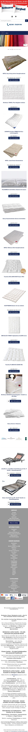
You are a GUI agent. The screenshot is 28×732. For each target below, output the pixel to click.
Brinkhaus (14, 547)
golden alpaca (14, 567)
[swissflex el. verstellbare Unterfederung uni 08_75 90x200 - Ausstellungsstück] (14, 458)
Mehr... (14, 574)
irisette (14, 571)
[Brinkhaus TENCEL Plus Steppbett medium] (14, 92)
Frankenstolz (14, 564)
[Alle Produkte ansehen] (11, 438)
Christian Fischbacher (14, 550)
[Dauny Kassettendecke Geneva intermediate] (14, 208)
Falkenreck (19, 668)
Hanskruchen (12, 668)
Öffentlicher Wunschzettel (14, 520)
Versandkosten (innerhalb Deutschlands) (19, 731)
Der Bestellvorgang (14, 536)
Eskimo (14, 556)
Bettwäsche (14, 588)
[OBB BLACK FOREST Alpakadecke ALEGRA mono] (14, 325)
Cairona (14, 549)
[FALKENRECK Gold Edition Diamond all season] (14, 179)
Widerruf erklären (14, 523)
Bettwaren (14, 584)
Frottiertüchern (16, 718)
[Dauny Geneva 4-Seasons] (14, 413)
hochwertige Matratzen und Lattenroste (14, 705)
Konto (14, 515)
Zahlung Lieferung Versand (14, 533)
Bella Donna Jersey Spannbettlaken (17, 695)
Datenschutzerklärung (14, 532)
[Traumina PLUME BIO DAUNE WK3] (14, 354)
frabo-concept (21, 729)
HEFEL (14, 570)
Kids (14, 590)
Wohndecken (6, 711)
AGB (14, 530)
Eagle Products (14, 555)
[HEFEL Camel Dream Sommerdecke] (14, 150)
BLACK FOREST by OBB (14, 546)
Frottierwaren (16, 711)
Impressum (14, 529)
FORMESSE (14, 562)
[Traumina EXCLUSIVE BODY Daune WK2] (14, 266)
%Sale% (14, 582)
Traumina (3, 668)
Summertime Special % (14, 587)
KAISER (14, 573)
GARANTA (14, 565)
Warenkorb (14, 514)
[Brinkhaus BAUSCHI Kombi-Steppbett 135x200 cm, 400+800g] (14, 384)
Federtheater (14, 561)
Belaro (14, 544)
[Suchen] (26, 20)
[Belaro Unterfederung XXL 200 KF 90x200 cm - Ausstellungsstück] (14, 487)
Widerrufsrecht (14, 535)
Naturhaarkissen (12, 662)
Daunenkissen (4, 660)
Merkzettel (14, 517)
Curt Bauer (14, 552)
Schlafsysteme (14, 585)
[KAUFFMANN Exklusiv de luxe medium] (14, 295)
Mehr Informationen (14, 80)
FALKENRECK (14, 558)
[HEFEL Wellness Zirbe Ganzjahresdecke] (14, 237)
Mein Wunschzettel (14, 518)
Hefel (7, 668)
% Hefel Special (14, 581)
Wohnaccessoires (14, 591)
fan (14, 559)
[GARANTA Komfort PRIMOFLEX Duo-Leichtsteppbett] (14, 121)
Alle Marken (14, 543)
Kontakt (14, 512)
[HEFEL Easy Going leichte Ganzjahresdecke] (14, 63)
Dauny (14, 553)
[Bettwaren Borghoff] (14, 9)
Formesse (5, 696)
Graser (14, 568)
